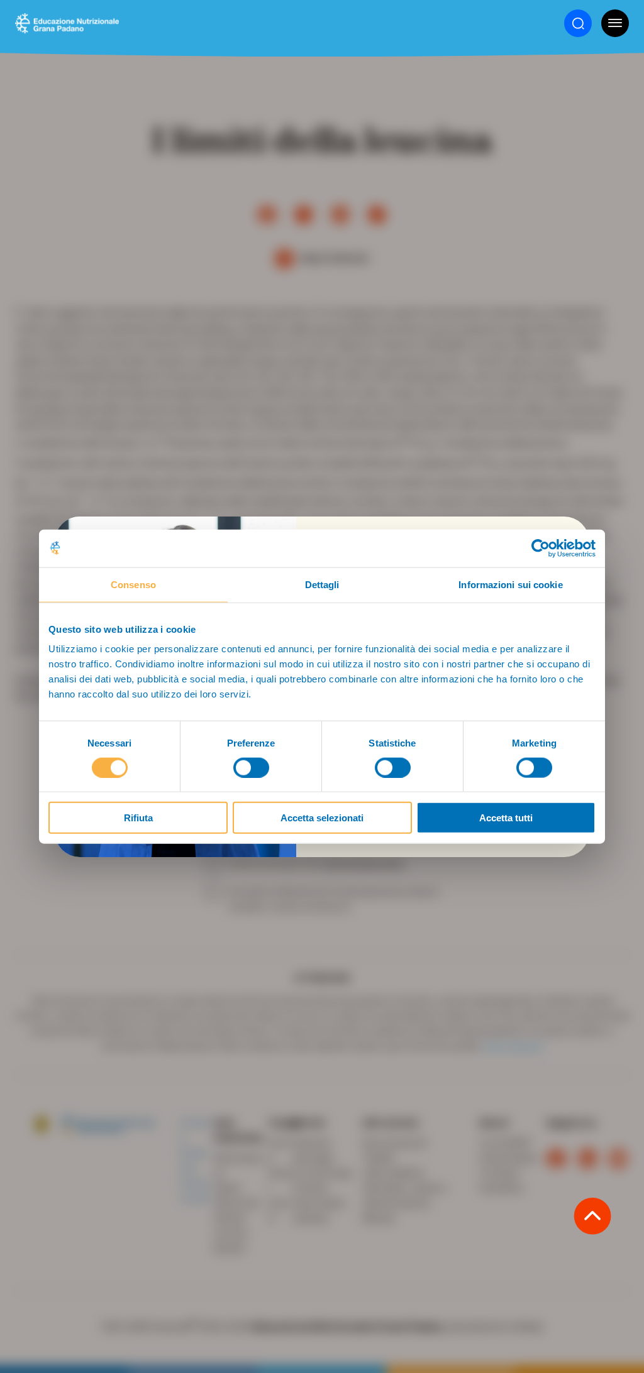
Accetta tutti (506, 817)
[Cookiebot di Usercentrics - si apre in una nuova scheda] (541, 548)
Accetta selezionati (322, 817)
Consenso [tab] (133, 584)
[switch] (251, 767)
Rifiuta (138, 817)
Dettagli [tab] (322, 584)
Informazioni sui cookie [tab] (510, 584)
